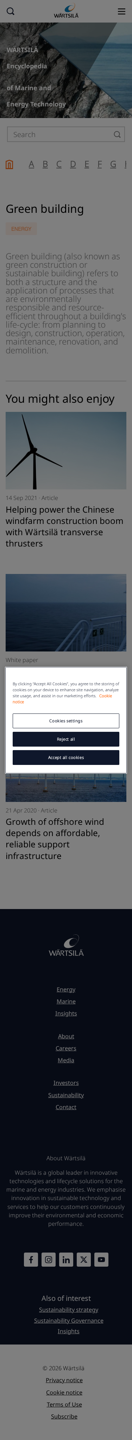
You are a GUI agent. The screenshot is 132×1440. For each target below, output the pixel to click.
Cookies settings (65, 720)
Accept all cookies (66, 757)
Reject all (66, 739)
